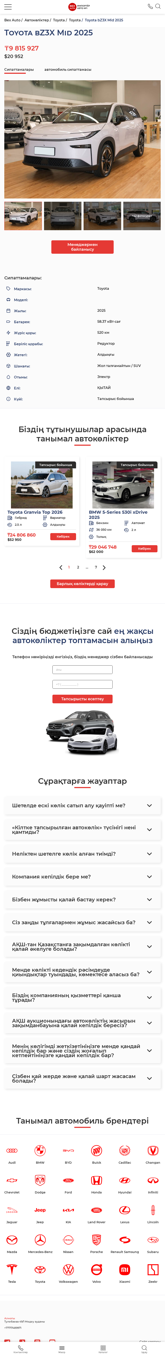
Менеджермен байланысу (82, 247)
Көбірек (63, 536)
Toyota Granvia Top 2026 (35, 512)
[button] (8, 7)
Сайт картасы (150, 1342)
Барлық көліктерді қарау (82, 583)
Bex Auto (12, 20)
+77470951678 (150, 6)
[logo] (79, 7)
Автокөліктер (36, 20)
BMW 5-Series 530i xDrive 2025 (118, 515)
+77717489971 (12, 1327)
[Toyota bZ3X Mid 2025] (82, 139)
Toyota (59, 20)
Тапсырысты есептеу (82, 699)
